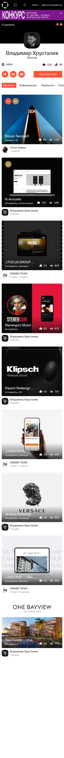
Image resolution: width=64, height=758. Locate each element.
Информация (28, 85)
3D (16, 140)
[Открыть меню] (15, 5)
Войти (35, 4)
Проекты (9, 85)
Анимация (24, 518)
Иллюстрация (26, 203)
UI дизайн (8, 24)
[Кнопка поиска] (25, 5)
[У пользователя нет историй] (32, 40)
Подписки (47, 85)
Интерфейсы (11, 203)
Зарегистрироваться (52, 4)
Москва (32, 57)
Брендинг (9, 140)
